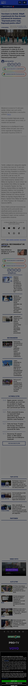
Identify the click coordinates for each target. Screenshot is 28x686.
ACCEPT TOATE (14, 681)
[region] (14, 669)
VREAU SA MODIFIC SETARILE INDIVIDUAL (14, 683)
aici (7, 666)
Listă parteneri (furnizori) (5, 678)
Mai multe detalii (7, 660)
